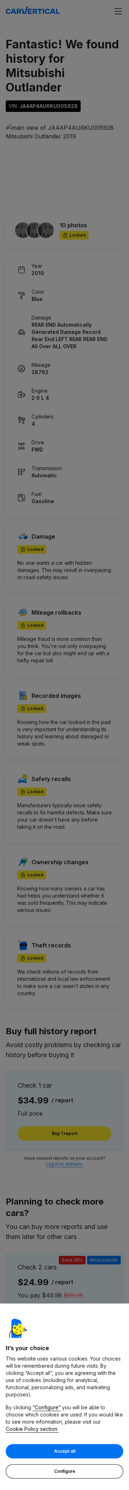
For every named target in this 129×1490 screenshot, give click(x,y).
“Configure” (47, 1407)
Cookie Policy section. (32, 1429)
